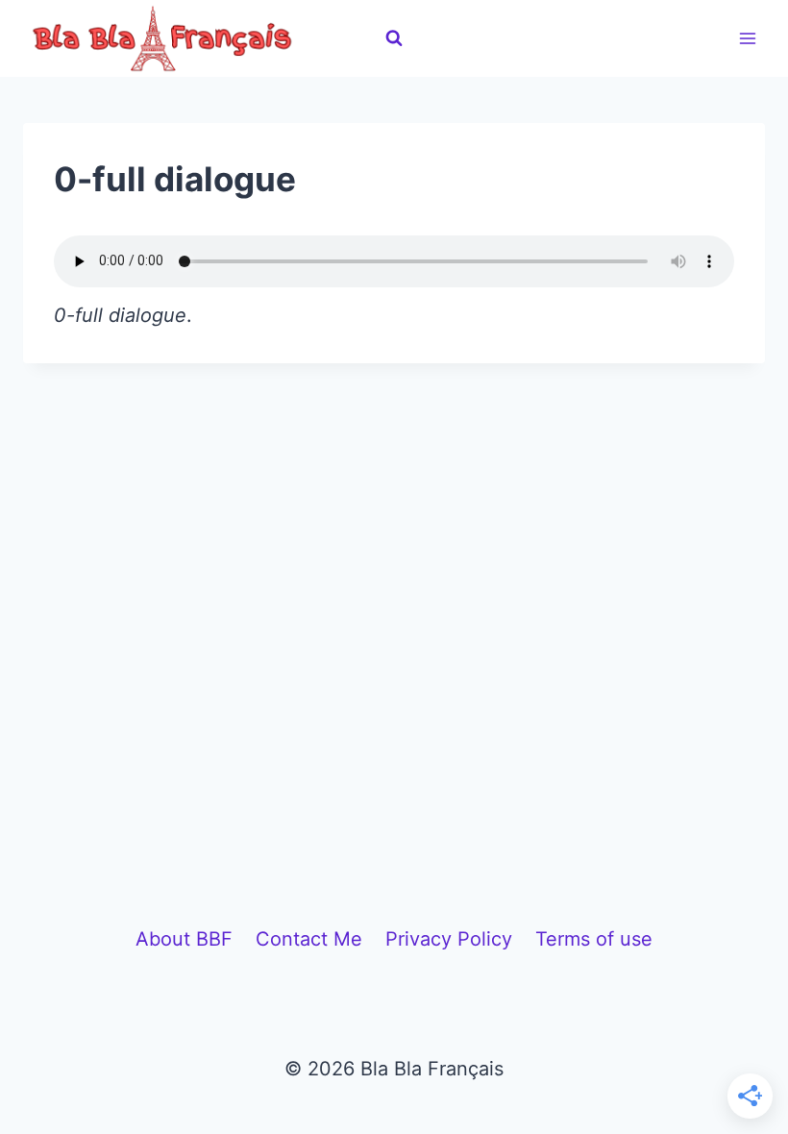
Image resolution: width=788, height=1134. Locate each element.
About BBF (184, 938)
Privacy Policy (448, 938)
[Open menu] (747, 38)
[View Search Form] (394, 38)
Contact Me (309, 938)
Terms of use (594, 938)
